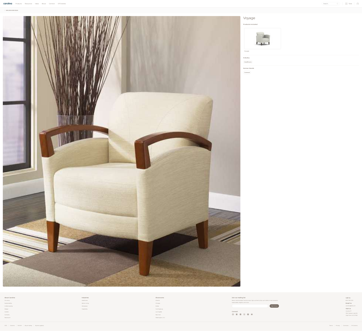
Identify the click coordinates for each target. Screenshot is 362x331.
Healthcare (85, 300)
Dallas (157, 306)
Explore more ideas (12, 10)
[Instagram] (233, 314)
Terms (331, 325)
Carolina (12, 325)
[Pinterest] (248, 314)
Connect (52, 4)
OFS (6, 325)
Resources (28, 4)
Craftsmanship (9, 306)
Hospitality (85, 309)
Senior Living (85, 303)
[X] (244, 314)
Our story (7, 300)
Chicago (158, 303)
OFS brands (62, 4)
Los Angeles (159, 311)
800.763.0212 (349, 300)
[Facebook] (237, 314)
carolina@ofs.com (350, 305)
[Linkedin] (240, 314)
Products (18, 4)
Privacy (338, 325)
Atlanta (158, 300)
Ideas (37, 4)
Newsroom (7, 317)
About (44, 4)
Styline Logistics (39, 325)
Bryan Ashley (28, 325)
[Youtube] (252, 314)
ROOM (20, 325)
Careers (7, 311)
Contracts (345, 325)
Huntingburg (159, 309)
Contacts (7, 314)
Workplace (84, 306)
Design (6, 309)
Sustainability (8, 303)
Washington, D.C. (160, 317)
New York (158, 314)
